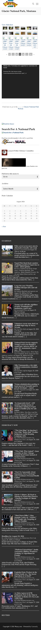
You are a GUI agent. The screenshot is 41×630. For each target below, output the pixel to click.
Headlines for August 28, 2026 (13, 536)
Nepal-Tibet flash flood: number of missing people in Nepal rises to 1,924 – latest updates (26, 265)
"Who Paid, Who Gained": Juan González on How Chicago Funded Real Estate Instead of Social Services (26, 454)
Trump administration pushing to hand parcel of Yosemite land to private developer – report (26, 386)
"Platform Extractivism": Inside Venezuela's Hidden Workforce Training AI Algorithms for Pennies (26, 552)
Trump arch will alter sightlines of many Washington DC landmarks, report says (26, 306)
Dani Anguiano (21, 390)
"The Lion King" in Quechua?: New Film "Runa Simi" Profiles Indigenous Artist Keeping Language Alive (26, 433)
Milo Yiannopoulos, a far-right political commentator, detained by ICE (26, 367)
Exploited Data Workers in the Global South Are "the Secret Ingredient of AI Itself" (25, 574)
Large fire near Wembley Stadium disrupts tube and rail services (25, 287)
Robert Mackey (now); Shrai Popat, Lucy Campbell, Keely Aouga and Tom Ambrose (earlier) (20, 353)
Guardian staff (20, 371)
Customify (34, 626)
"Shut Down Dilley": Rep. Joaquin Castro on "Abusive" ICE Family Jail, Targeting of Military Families (25, 518)
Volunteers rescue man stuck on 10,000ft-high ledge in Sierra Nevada (26, 325)
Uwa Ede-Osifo (21, 329)
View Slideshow (7, 24)
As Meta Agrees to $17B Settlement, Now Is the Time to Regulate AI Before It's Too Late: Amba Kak (26, 596)
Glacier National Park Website (28, 108)
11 (30, 54)
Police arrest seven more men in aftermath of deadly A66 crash (26, 247)
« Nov (4, 226)
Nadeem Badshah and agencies (26, 291)
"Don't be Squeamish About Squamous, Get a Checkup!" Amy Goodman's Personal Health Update (26, 475)
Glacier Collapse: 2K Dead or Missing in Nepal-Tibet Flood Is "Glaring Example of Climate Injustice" (26, 497)
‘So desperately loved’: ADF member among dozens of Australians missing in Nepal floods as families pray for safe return (25, 407)
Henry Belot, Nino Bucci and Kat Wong (25, 413)
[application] (20, 82)
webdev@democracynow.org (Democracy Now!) (24, 439)
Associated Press (21, 310)
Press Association (22, 250)
